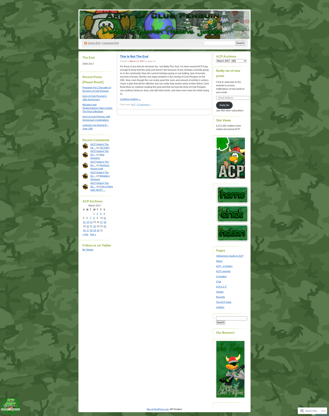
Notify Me (224, 105)
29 (94, 230)
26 (84, 230)
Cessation (221, 276)
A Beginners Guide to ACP (229, 256)
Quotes (220, 292)
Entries (94, 43)
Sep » (93, 234)
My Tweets (87, 249)
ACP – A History (224, 266)
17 (101, 222)
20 (87, 226)
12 (84, 222)
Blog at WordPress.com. (158, 409)
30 (98, 230)
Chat (218, 281)
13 (87, 222)
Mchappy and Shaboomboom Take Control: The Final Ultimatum (97, 108)
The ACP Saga (223, 302)
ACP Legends (223, 271)
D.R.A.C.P (221, 286)
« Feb (85, 234)
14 (91, 222)
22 (94, 226)
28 (91, 230)
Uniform (220, 307)
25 (105, 226)
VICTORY (105, 148)
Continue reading (130, 99)
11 (105, 218)
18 (105, 222)
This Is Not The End (134, 56)
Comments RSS (110, 43)
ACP (133, 104)
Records (220, 297)
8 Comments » (144, 104)
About (219, 261)
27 (87, 230)
